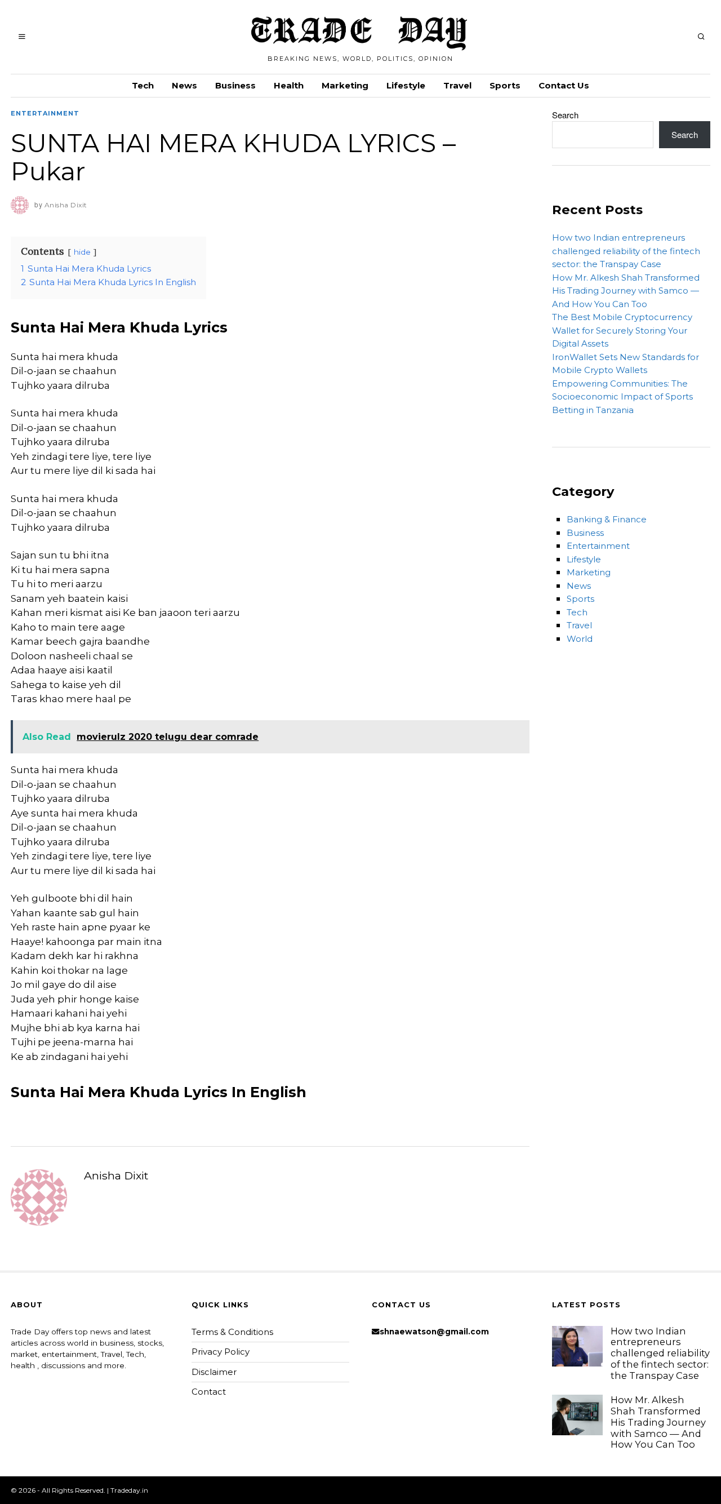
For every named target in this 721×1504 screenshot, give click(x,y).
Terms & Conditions (232, 1331)
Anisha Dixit (116, 1175)
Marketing (345, 85)
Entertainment (45, 113)
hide (82, 251)
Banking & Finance (607, 519)
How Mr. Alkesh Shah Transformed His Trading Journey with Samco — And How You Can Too (626, 290)
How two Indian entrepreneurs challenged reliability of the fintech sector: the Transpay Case (626, 250)
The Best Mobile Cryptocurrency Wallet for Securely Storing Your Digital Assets (622, 330)
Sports (504, 85)
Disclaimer (214, 1372)
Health (289, 85)
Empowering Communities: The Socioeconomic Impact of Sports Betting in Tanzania (622, 396)
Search (565, 115)
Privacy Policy (221, 1351)
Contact (209, 1391)
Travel (457, 85)
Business (235, 85)
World (580, 638)
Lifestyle (405, 85)
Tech (143, 85)
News (184, 85)
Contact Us (563, 85)
